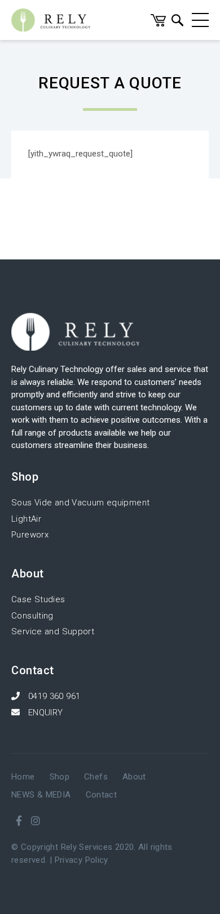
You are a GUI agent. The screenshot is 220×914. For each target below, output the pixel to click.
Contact (101, 795)
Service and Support (52, 631)
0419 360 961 (52, 696)
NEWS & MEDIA (41, 795)
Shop (60, 777)
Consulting (32, 616)
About (134, 777)
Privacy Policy (81, 860)
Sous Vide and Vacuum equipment (80, 503)
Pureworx (30, 535)
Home (23, 777)
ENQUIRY (44, 712)
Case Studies (38, 599)
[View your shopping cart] (158, 23)
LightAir (26, 519)
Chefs (96, 777)
